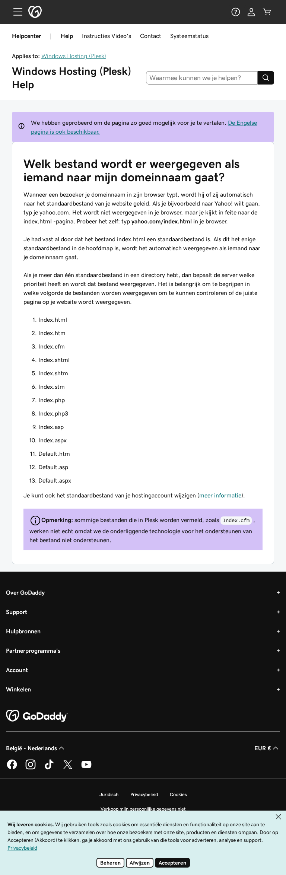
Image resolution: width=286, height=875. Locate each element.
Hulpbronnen (23, 631)
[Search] (266, 78)
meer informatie (220, 495)
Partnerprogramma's (33, 650)
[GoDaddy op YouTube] (86, 768)
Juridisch (108, 794)
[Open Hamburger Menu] (15, 12)
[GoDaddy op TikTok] (49, 768)
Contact (150, 36)
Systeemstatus (189, 36)
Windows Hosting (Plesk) (73, 56)
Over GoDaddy (25, 592)
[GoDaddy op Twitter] (68, 768)
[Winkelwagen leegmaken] (267, 12)
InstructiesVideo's (106, 36)
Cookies (178, 794)
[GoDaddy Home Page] (37, 716)
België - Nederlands (31, 748)
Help (67, 36)
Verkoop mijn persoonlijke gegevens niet (143, 808)
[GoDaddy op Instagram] (30, 768)
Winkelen (18, 689)
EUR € (262, 748)
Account (17, 670)
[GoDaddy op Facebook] (12, 768)
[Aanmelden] (251, 12)
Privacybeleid (144, 794)
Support (16, 612)
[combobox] (202, 77)
